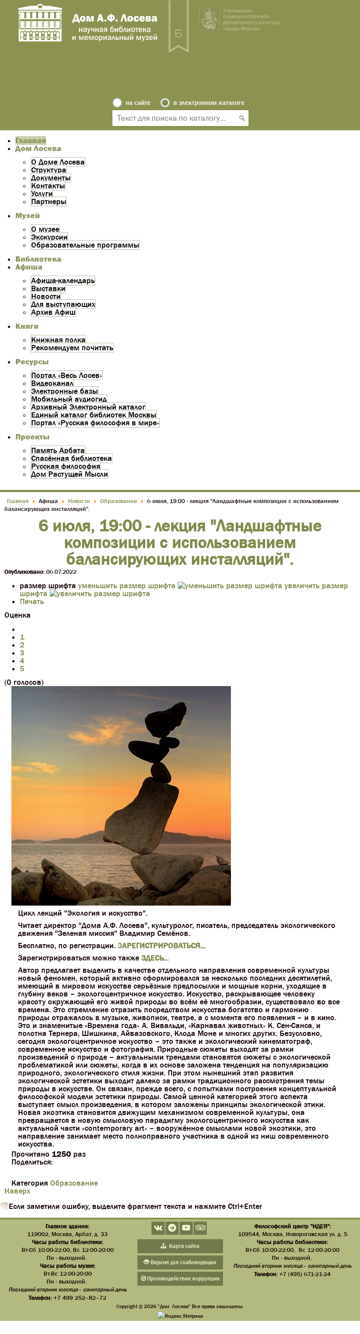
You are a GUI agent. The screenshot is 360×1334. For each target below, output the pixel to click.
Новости (46, 296)
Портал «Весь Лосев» (66, 375)
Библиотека (38, 259)
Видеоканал (52, 383)
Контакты (48, 185)
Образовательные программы (85, 245)
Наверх (17, 1191)
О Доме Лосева (58, 162)
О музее (45, 229)
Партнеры (48, 201)
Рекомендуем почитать (72, 347)
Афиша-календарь (63, 280)
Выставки (48, 288)
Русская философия (65, 466)
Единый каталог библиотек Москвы (93, 414)
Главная (30, 140)
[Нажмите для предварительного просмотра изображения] (121, 903)
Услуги (42, 193)
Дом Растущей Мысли (69, 474)
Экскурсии (49, 237)
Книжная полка (58, 339)
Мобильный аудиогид (69, 399)
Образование (74, 1183)
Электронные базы (64, 391)
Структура (48, 169)
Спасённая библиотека (71, 458)
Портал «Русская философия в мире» (95, 422)
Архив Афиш (53, 312)
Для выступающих (63, 304)
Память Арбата (58, 450)
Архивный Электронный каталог (88, 407)
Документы (51, 177)
